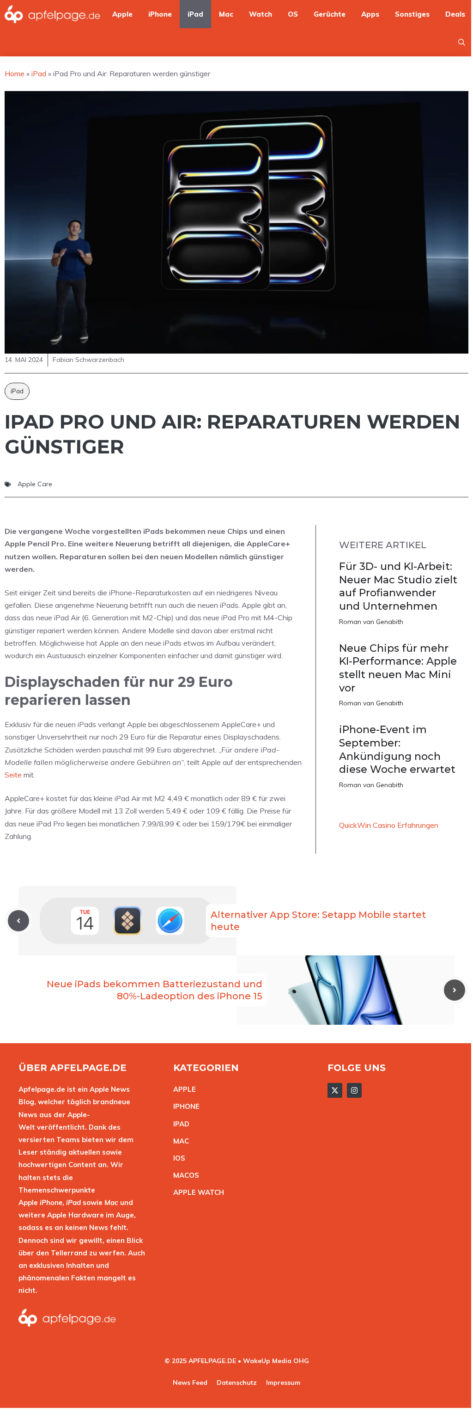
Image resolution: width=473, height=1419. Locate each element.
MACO (183, 1175)
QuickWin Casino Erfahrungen (388, 825)
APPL (182, 1089)
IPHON (184, 1106)
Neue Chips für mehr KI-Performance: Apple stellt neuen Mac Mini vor (398, 668)
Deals (455, 14)
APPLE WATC (196, 1192)
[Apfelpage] (53, 14)
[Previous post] (18, 921)
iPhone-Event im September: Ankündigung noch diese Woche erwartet (397, 749)
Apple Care (35, 484)
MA (178, 1141)
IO (177, 1158)
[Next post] (454, 990)
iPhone (160, 14)
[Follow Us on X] (334, 1090)
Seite (13, 774)
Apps (370, 14)
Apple (122, 14)
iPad (195, 14)
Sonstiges (412, 14)
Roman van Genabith (371, 622)
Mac (226, 14)
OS (293, 14)
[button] (461, 42)
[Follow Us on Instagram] (354, 1090)
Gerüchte (330, 14)
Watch (260, 14)
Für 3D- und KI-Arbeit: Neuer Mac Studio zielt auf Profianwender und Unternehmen (398, 586)
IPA (178, 1123)
